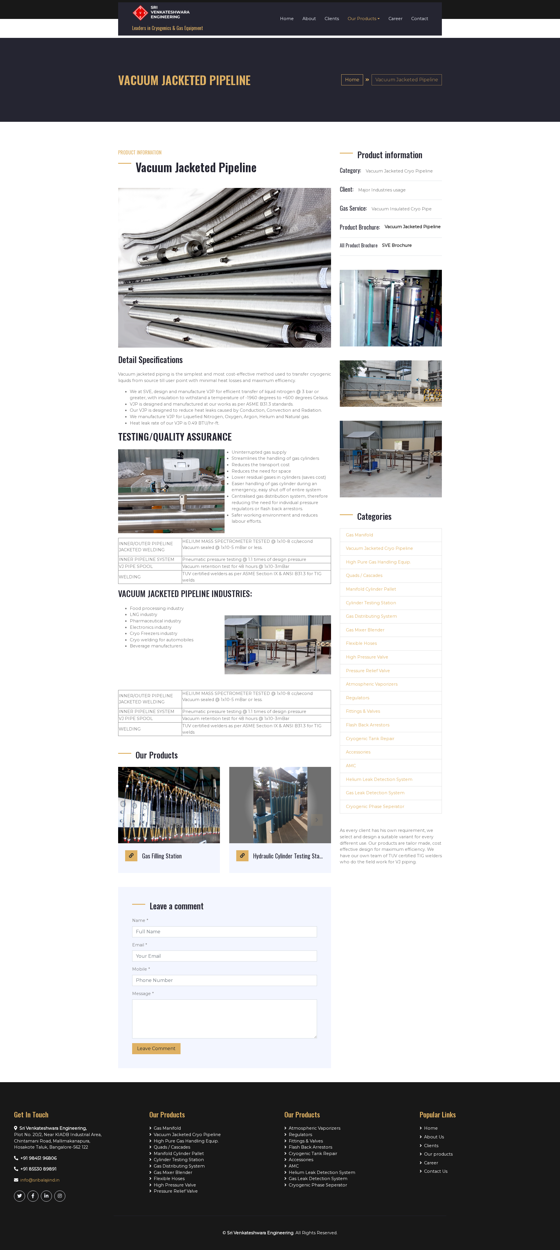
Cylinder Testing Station (371, 602)
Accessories (358, 752)
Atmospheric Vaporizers (372, 684)
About (309, 18)
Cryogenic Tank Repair (370, 738)
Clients (332, 18)
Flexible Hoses (361, 643)
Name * (140, 920)
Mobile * (141, 969)
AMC (351, 765)
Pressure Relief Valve (368, 670)
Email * (139, 945)
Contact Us (435, 1171)
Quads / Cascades (364, 575)
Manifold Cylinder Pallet (371, 589)
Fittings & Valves (363, 711)
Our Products (362, 18)
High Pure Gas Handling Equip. (378, 562)
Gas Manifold (359, 535)
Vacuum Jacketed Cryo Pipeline (379, 548)
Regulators (357, 697)
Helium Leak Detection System (379, 779)
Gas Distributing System (371, 616)
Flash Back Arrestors (367, 725)
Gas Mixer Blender (365, 630)
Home (287, 18)
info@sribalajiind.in (40, 1180)
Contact (419, 18)
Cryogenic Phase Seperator (375, 806)
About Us (434, 1137)
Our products (438, 1154)
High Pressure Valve (367, 657)
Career (395, 18)
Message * (143, 993)
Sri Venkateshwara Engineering (260, 1232)
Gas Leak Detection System (375, 792)
